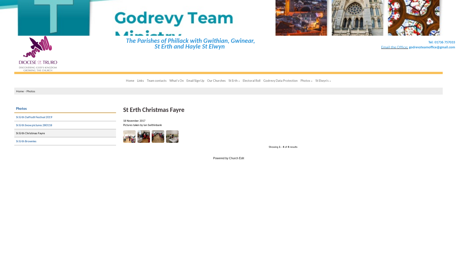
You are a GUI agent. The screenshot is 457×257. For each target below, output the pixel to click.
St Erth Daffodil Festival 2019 (34, 117)
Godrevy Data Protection (280, 80)
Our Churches (216, 80)
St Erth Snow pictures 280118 (34, 125)
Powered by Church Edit (228, 158)
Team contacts (157, 80)
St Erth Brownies (26, 141)
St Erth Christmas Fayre (30, 133)
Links (140, 80)
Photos (305, 80)
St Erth (233, 80)
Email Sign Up (195, 80)
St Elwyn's (322, 80)
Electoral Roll (251, 80)
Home (130, 80)
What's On (176, 80)
